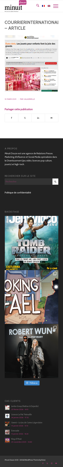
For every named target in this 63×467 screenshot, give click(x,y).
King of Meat (16, 439)
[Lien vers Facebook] (43, 463)
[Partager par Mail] (51, 118)
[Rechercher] (36, 6)
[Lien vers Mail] (56, 463)
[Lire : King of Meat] (7, 440)
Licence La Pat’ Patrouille (21, 414)
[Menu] (54, 6)
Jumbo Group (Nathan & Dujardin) (25, 406)
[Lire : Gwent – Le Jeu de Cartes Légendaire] (7, 424)
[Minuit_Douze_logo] (26, 6)
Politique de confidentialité (18, 192)
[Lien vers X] (47, 463)
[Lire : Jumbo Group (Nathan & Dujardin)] (7, 407)
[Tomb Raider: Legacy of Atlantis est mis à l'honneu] (31, 243)
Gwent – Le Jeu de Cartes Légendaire (26, 422)
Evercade (15, 431)
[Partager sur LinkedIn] (38, 118)
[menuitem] (36, 6)
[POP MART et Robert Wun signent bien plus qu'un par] (31, 351)
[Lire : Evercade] (7, 432)
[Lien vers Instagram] (52, 463)
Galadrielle (29, 99)
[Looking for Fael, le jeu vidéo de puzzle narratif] (31, 297)
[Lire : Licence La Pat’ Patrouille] (7, 416)
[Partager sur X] (25, 118)
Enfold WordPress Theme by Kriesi (32, 460)
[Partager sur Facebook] (11, 118)
